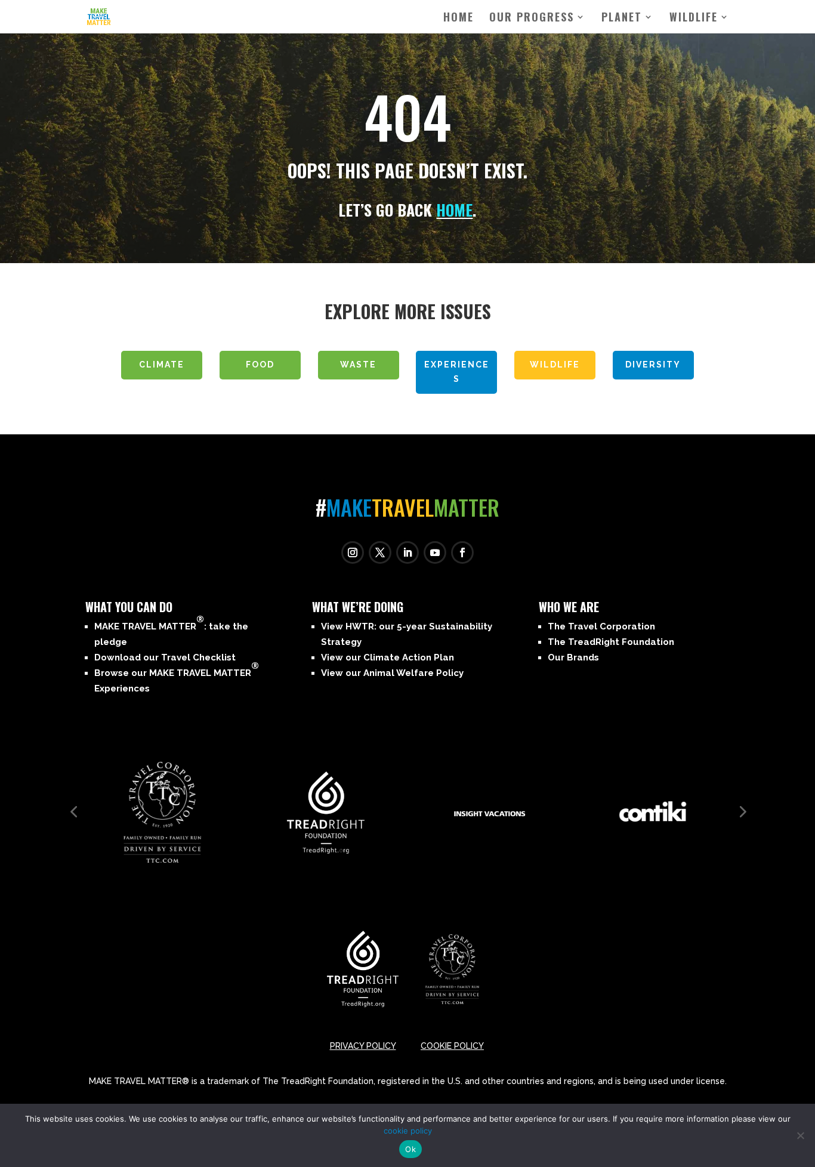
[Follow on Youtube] (435, 552)
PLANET (621, 18)
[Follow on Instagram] (352, 552)
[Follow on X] (380, 552)
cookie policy (408, 1130)
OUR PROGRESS (531, 18)
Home (458, 18)
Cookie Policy (452, 1046)
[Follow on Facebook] (462, 552)
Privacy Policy (363, 1046)
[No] (800, 1135)
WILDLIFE (693, 18)
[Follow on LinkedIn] (407, 552)
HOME (454, 209)
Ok (410, 1149)
